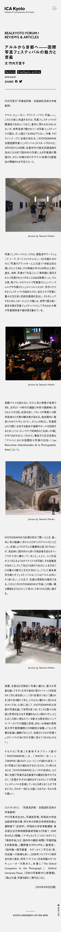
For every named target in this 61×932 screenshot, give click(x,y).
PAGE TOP (58, 911)
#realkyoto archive (29, 72)
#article (10, 72)
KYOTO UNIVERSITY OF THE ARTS (30, 915)
